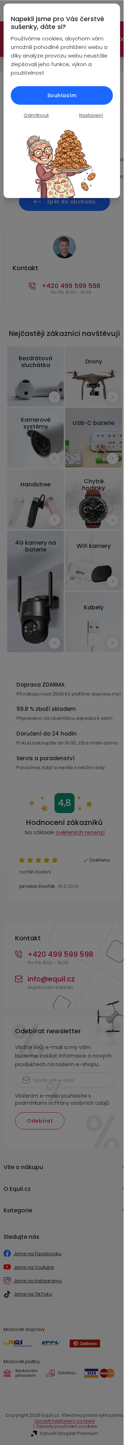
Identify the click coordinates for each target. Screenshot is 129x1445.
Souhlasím (62, 95)
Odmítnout (36, 115)
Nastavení (91, 115)
